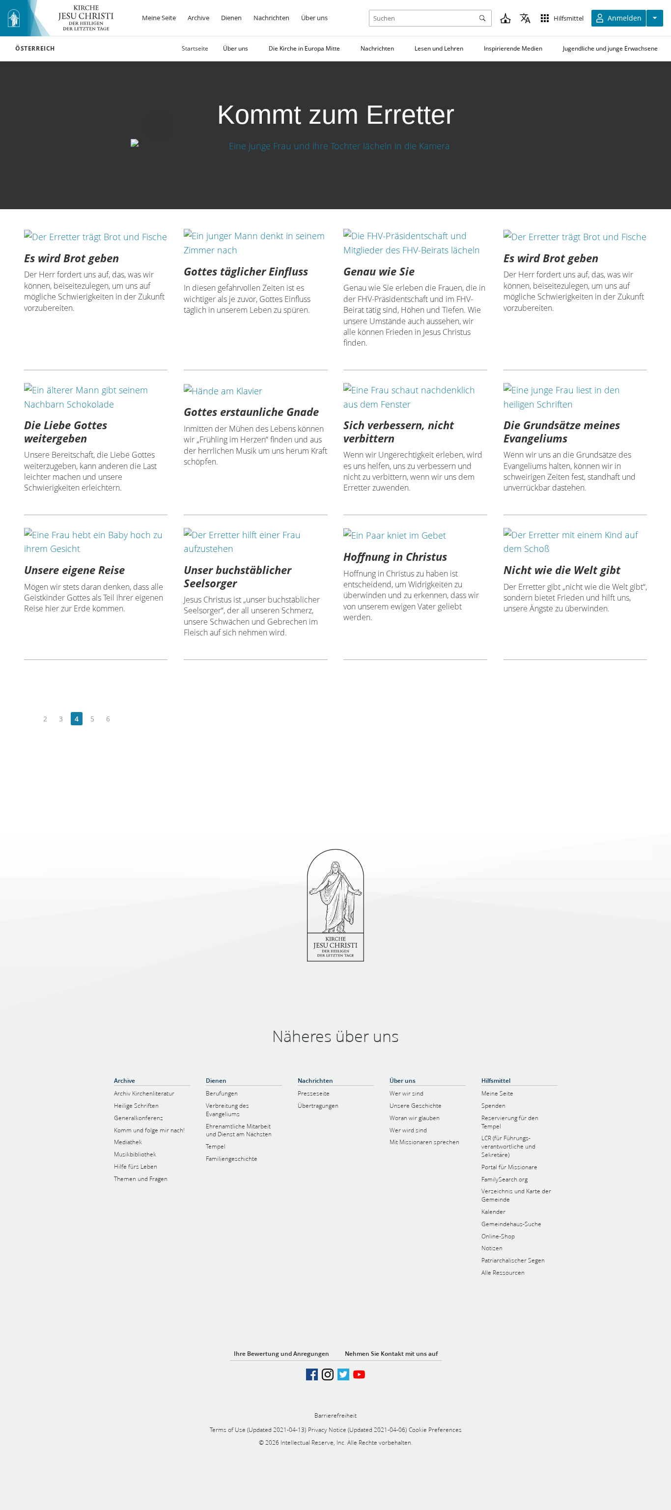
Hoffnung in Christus (395, 556)
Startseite (195, 48)
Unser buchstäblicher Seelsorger (237, 576)
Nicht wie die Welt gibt (561, 569)
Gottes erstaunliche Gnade (251, 411)
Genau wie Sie (379, 271)
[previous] (29, 719)
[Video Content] (335, 145)
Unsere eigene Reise (74, 569)
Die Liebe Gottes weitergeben (65, 431)
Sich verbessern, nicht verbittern (398, 431)
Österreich (35, 48)
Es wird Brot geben (71, 257)
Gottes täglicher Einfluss (246, 271)
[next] (123, 719)
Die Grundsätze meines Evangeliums (561, 431)
